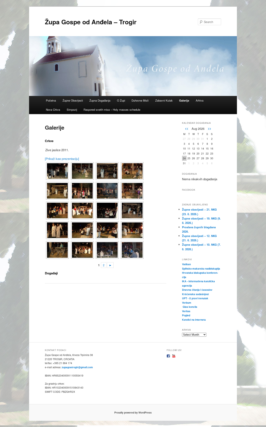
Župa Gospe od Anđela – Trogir (91, 21)
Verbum (186, 302)
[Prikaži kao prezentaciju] (62, 158)
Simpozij (72, 110)
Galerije (184, 100)
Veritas (186, 311)
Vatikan (186, 264)
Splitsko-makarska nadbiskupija (201, 268)
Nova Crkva (53, 110)
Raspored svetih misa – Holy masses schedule (112, 110)
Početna (51, 100)
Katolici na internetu (194, 319)
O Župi (121, 100)
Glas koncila (190, 307)
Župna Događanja (99, 100)
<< (186, 128)
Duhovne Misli (140, 100)
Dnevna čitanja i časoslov (197, 290)
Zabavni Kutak (164, 100)
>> (209, 128)
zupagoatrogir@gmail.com (77, 367)
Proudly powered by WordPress (133, 412)
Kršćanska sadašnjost (195, 294)
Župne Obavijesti (73, 100)
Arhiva (199, 100)
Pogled (186, 315)
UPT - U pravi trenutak (195, 298)
